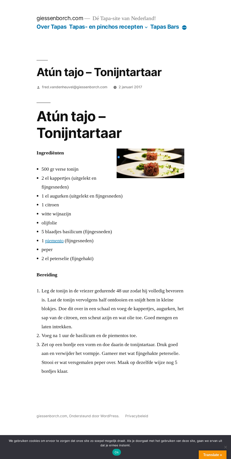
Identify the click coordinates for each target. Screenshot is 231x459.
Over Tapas (52, 26)
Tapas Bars (164, 26)
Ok (117, 452)
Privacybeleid (136, 416)
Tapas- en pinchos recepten (106, 26)
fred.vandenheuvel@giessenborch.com (74, 87)
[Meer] (184, 27)
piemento (54, 241)
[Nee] (225, 447)
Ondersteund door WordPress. (94, 416)
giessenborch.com (60, 18)
